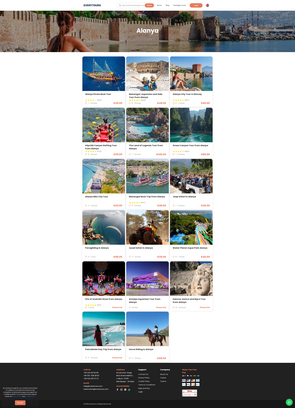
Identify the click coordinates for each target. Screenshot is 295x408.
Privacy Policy (17, 396)
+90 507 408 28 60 (91, 375)
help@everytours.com (93, 386)
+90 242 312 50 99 (91, 372)
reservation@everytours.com (96, 389)
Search (149, 5)
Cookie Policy (30, 396)
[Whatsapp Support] (289, 402)
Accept (20, 403)
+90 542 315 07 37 (91, 378)
